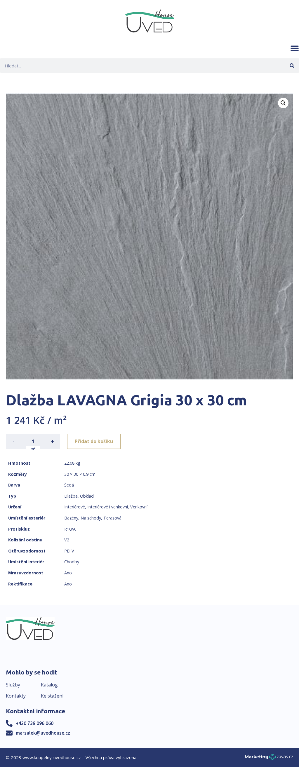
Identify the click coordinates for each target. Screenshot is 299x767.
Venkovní (138, 507)
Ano (68, 573)
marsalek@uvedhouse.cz (43, 732)
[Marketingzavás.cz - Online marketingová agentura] (269, 758)
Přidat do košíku (94, 441)
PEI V (69, 551)
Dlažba (71, 496)
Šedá (69, 485)
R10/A (70, 529)
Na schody (91, 518)
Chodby (71, 561)
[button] (294, 48)
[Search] (292, 65)
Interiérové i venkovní (107, 507)
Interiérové (74, 507)
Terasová (112, 518)
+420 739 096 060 (34, 723)
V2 (66, 540)
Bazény (71, 518)
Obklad (87, 496)
